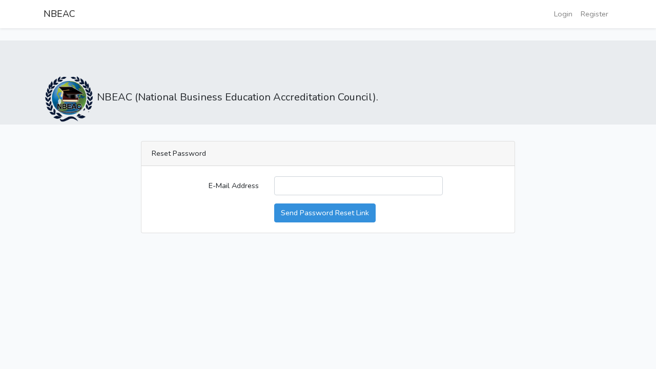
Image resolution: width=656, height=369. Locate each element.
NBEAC (59, 14)
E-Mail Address (234, 185)
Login (563, 14)
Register (594, 14)
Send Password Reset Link (325, 213)
